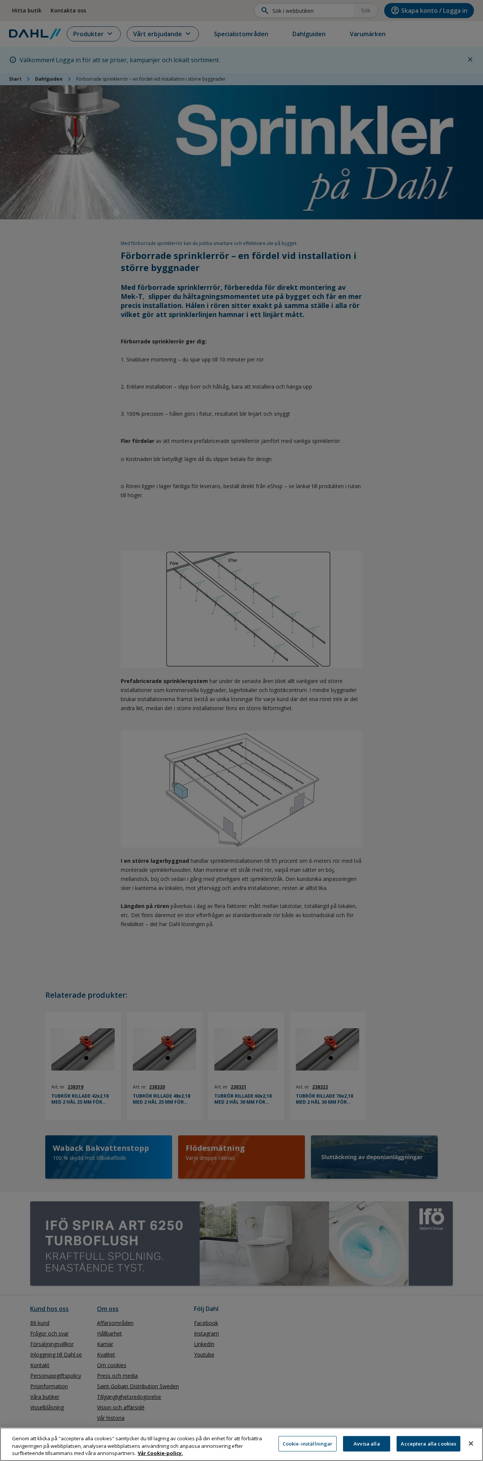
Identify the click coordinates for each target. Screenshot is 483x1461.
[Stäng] (471, 1443)
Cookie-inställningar (308, 1443)
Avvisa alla (367, 1443)
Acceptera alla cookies (428, 1443)
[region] (241, 1444)
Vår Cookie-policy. (160, 1453)
